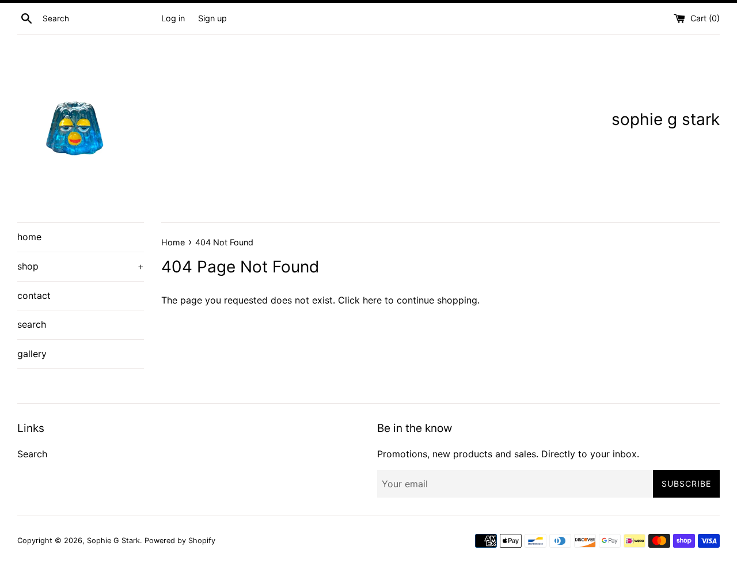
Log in (173, 18)
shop (80, 266)
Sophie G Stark (113, 540)
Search (32, 454)
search (31, 324)
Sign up (212, 18)
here (372, 300)
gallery (32, 353)
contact (34, 295)
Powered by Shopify (180, 540)
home (29, 236)
